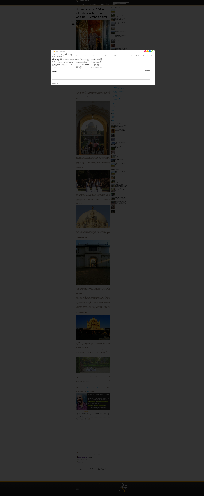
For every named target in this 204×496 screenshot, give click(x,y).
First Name (100, 77)
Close (154, 50)
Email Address (100, 71)
